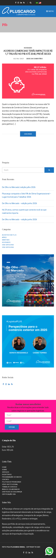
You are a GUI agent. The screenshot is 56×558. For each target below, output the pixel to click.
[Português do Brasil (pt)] (37, 3)
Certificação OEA (8, 494)
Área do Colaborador (11, 489)
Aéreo (4, 237)
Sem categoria (8, 245)
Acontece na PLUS (9, 235)
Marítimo (6, 240)
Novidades (28, 48)
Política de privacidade (11, 482)
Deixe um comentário (34, 59)
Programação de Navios (12, 477)
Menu (51, 11)
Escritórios (7, 474)
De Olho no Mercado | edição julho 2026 (18, 187)
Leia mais (28, 134)
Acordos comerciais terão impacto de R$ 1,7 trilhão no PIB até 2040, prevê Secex (28, 52)
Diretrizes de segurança (12, 492)
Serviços (5, 472)
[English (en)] (40, 3)
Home (4, 467)
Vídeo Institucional (10, 484)
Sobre (4, 470)
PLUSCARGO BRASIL (18, 547)
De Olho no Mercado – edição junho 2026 (19, 203)
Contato (5, 479)
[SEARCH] (49, 170)
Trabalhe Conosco (9, 487)
